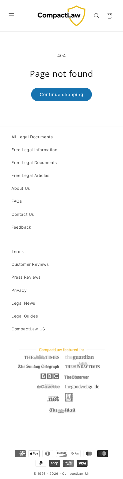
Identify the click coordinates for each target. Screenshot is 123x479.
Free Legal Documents (34, 162)
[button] (11, 15)
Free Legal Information (34, 149)
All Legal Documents (32, 136)
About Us (20, 188)
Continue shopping (61, 94)
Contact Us (22, 214)
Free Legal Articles (30, 175)
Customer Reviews (30, 264)
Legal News (23, 303)
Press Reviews (26, 277)
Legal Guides (24, 316)
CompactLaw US (28, 328)
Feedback (21, 227)
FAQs (16, 201)
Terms (17, 251)
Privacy (19, 290)
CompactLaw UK (76, 474)
